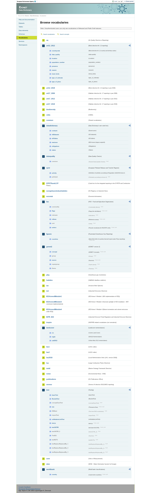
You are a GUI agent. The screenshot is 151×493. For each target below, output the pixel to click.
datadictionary (52, 126)
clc (53, 333)
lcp (47, 363)
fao (47, 202)
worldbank (50, 469)
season (54, 70)
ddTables (55, 138)
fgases (49, 234)
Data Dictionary (34, 15)
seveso (49, 384)
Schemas (22, 34)
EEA (27, 1)
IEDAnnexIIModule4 (54, 309)
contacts (54, 130)
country (54, 474)
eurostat (49, 196)
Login (115, 1)
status (54, 150)
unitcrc (54, 227)
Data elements (23, 30)
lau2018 (49, 357)
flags (53, 211)
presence (55, 66)
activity (54, 173)
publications (51, 379)
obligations (55, 146)
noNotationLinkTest (58, 419)
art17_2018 (50, 104)
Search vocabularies (49, 34)
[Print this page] (119, 1)
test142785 (55, 427)
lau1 (48, 347)
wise (48, 464)
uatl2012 (54, 340)
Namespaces (23, 45)
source (54, 260)
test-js (54, 423)
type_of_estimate (57, 78)
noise (48, 374)
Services (21, 41)
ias (47, 286)
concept (54, 252)
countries (55, 239)
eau (53, 407)
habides (49, 280)
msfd (48, 368)
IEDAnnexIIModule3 (54, 302)
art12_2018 (50, 88)
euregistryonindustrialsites (56, 191)
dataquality (50, 156)
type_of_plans (56, 81)
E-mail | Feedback (25, 487)
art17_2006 (50, 93)
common (49, 120)
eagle (53, 337)
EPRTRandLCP (52, 183)
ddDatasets (55, 134)
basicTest (55, 395)
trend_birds (55, 74)
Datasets (21, 23)
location (54, 58)
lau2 (48, 352)
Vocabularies (23, 38)
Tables (21, 27)
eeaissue (55, 142)
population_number (58, 62)
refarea (54, 219)
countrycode (56, 51)
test (47, 390)
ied (47, 291)
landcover (50, 328)
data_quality (56, 54)
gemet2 (49, 247)
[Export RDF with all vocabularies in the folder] (129, 46)
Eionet (27, 15)
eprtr (48, 168)
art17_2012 (50, 99)
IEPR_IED (50, 317)
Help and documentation (27, 19)
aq (47, 40)
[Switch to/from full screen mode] (122, 1)
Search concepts (64, 34)
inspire (49, 322)
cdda (48, 115)
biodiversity (50, 109)
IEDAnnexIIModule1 (54, 296)
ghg (47, 275)
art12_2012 (50, 46)
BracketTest (55, 399)
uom (48, 458)
